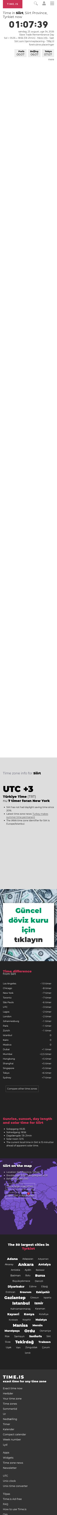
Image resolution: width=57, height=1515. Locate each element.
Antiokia (15, 1270)
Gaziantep (15, 1297)
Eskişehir (43, 1292)
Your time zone (12, 1398)
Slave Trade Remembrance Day (36, 34)
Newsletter (10, 1467)
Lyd (5, 1444)
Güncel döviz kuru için (28, 920)
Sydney (7, 1077)
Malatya (41, 1319)
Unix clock (9, 1480)
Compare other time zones (22, 1088)
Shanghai (8, 1063)
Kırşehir (27, 1319)
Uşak (8, 1347)
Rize (7, 1336)
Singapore (8, 1068)
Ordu (29, 1331)
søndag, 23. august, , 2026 (36, 31)
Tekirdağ (24, 1342)
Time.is (12, 4)
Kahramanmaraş (20, 1308)
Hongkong (9, 1059)
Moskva (7, 1044)
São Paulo (8, 1002)
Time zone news (13, 1462)
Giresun (34, 1297)
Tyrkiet (28, 1248)
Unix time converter (15, 1486)
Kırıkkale (13, 1319)
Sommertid (10, 1408)
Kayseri (13, 1314)
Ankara (26, 1264)
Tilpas (6, 1493)
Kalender (8, 1429)
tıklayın (28, 939)
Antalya (44, 1264)
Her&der (8, 1393)
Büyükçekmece (21, 1281)
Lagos (6, 1012)
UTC (5, 1007)
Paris (20, 53)
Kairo (5, 1040)
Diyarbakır (16, 1286)
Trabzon (44, 1342)
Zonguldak (31, 1347)
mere (51, 59)
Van (18, 1347)
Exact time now (12, 1388)
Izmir (38, 1303)
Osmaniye (45, 1330)
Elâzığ (44, 1286)
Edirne (33, 1286)
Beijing (34, 53)
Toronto (7, 997)
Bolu (27, 1275)
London (7, 1016)
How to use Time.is (14, 1509)
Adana (12, 1259)
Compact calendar (14, 1434)
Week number (12, 1439)
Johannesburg (11, 1021)
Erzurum (25, 1292)
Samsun (19, 1336)
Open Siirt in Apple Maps (20, 1195)
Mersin (38, 1325)
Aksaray (9, 1264)
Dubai (6, 1049)
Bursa (40, 1275)
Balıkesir (40, 1270)
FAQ (5, 1504)
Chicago (7, 988)
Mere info (42, 38)
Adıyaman (43, 1259)
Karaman (40, 1308)
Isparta (47, 1297)
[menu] (52, 3)
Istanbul (7, 1035)
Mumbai (7, 1054)
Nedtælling (10, 1419)
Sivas (8, 1342)
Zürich (6, 1030)
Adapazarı (27, 1259)
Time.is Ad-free (12, 1499)
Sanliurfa (35, 1336)
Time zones (10, 1403)
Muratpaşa (12, 1330)
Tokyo (48, 53)
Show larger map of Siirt (20, 1186)
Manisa (20, 1325)
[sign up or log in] (44, 4)
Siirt (48, 1336)
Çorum (46, 1347)
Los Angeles (9, 983)
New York (8, 993)
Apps (6, 1452)
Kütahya (43, 1314)
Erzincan (10, 1292)
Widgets (8, 1457)
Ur (4, 1414)
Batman (15, 1275)
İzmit (28, 1353)
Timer (6, 1424)
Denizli (39, 1281)
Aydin (28, 1270)
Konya (29, 1314)
